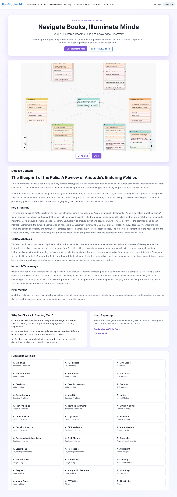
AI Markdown (55, 4)
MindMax (31, 4)
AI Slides (42, 4)
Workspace (69, 4)
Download (83, 155)
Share (96, 155)
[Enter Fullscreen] (150, 146)
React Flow (25, 150)
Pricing (157, 4)
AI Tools (97, 4)
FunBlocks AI (12, 4)
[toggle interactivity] (24, 147)
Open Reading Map (75, 48)
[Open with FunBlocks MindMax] (150, 139)
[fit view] (24, 144)
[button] (88, 102)
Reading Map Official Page (107, 329)
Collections (108, 4)
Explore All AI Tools (100, 48)
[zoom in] (24, 137)
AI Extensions (84, 4)
